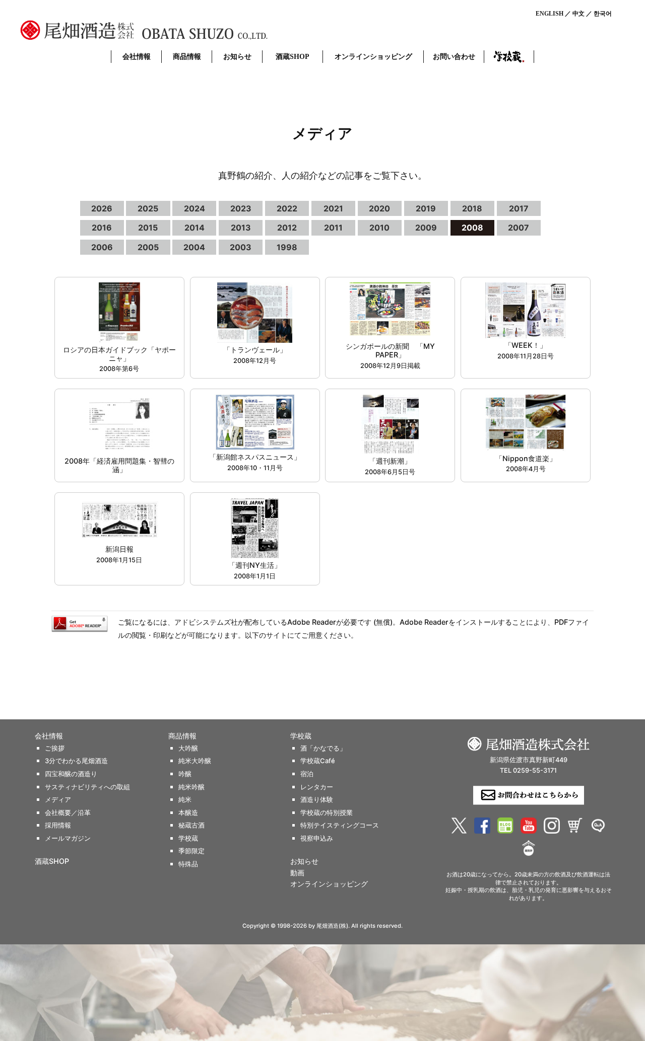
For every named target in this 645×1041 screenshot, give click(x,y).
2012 (287, 227)
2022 (287, 208)
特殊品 (188, 864)
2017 (519, 208)
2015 (148, 227)
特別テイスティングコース (339, 825)
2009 (426, 227)
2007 (518, 227)
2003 (240, 247)
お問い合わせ (454, 56)
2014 (194, 227)
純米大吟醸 (194, 761)
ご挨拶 (54, 748)
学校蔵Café (317, 761)
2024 (194, 208)
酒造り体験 (316, 799)
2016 (102, 227)
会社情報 (136, 56)
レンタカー (316, 787)
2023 (240, 208)
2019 (426, 208)
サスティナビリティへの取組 (87, 787)
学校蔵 (509, 56)
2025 (148, 208)
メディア (58, 799)
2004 (194, 247)
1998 (287, 247)
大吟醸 (188, 748)
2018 (472, 208)
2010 (379, 227)
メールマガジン (68, 838)
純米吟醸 (191, 787)
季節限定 (191, 851)
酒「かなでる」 (323, 748)
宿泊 (306, 774)
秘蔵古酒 (191, 825)
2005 (148, 247)
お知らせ (237, 56)
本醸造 (188, 812)
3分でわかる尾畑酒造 (76, 761)
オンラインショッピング (373, 56)
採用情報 (58, 825)
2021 (333, 208)
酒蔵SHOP (292, 56)
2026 (101, 208)
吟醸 (184, 774)
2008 (472, 227)
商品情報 (187, 56)
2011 (333, 227)
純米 (184, 799)
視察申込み (316, 838)
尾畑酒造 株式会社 (171, 30)
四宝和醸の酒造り (71, 774)
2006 (102, 247)
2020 (379, 208)
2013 (241, 227)
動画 (297, 873)
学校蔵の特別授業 (326, 812)
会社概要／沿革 (68, 812)
